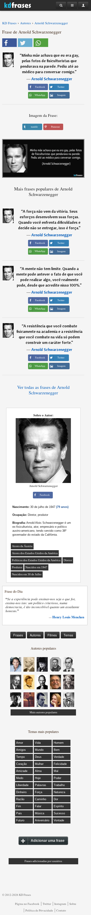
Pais (19, 813)
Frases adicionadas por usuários (43, 861)
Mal (56, 771)
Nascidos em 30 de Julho (27, 574)
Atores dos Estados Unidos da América (35, 553)
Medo (19, 778)
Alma (38, 771)
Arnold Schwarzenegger (51, 78)
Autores (35, 635)
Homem (59, 742)
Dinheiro (21, 792)
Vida (38, 742)
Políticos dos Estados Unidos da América (36, 560)
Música (39, 813)
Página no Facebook (27, 904)
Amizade (21, 771)
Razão (20, 799)
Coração (21, 764)
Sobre (72, 904)
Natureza (59, 792)
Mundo (39, 749)
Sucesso (59, 813)
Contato (61, 910)
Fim (18, 806)
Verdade (59, 756)
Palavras (40, 785)
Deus (38, 756)
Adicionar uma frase (47, 840)
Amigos (21, 749)
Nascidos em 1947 (36, 567)
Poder (57, 778)
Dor (56, 799)
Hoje (38, 778)
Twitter (47, 904)
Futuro (20, 820)
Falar (38, 806)
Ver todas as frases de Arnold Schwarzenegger (43, 390)
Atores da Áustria (22, 546)
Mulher (39, 764)
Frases (18, 635)
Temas (68, 635)
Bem (57, 749)
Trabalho (59, 785)
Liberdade (22, 785)
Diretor (68, 560)
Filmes (52, 635)
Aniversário (42, 820)
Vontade (59, 820)
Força (38, 792)
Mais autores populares (43, 712)
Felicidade (60, 764)
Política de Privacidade (39, 910)
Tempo (20, 756)
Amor (19, 742)
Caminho (40, 799)
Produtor (17, 567)
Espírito (59, 806)
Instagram (60, 904)
